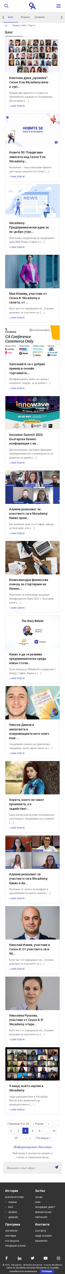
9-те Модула (12, 1241)
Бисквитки (41, 1241)
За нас (39, 1197)
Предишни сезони (15, 1246)
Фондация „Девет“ (45, 1207)
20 (16, 1138)
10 (53, 1131)
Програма (10, 1236)
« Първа (38, 1123)
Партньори (41, 1217)
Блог (10, 17)
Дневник (40, 17)
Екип (38, 1202)
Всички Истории (14, 1197)
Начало (16, 25)
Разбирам (47, 1271)
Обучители (11, 1231)
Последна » (43, 1138)
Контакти (40, 1231)
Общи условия (43, 1236)
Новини (12, 1202)
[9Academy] (32, 6)
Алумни (25, 17)
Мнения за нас (43, 1212)
